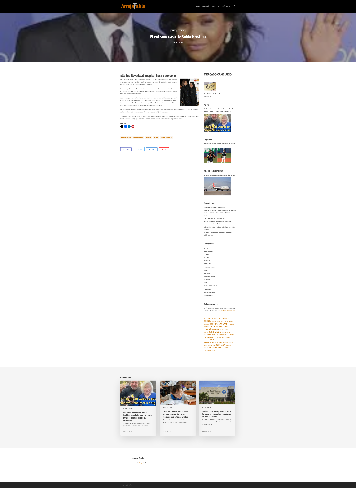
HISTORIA (231, 334)
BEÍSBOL (207, 321)
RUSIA (205, 345)
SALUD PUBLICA (219, 345)
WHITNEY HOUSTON (166, 137)
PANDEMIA (225, 342)
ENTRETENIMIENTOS (216, 329)
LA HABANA (208, 337)
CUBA (226, 323)
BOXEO (218, 321)
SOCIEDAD (207, 348)
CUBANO (232, 324)
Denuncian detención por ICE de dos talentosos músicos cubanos (218, 234)
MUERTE (148, 137)
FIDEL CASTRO (207, 334)
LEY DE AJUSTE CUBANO (222, 337)
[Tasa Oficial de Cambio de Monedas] (220, 87)
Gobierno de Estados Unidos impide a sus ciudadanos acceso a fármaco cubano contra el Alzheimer (220, 110)
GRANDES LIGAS (222, 335)
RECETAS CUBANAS (209, 292)
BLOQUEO (214, 321)
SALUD (210, 345)
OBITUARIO (219, 342)
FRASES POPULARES (209, 267)
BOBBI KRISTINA (126, 137)
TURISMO (221, 348)
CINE (222, 321)
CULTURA (182, 31)
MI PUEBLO (207, 279)
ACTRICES (214, 318)
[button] (189, 92)
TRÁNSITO (214, 348)
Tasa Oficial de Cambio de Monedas (214, 94)
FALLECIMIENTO (226, 332)
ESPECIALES (207, 264)
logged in (142, 463)
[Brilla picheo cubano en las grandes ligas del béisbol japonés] (217, 155)
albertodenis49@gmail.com (227, 310)
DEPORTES (207, 261)
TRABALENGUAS (208, 295)
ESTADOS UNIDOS (138, 137)
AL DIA (173, 31)
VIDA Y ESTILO (207, 350)
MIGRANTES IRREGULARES (222, 340)
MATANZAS (206, 340)
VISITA (213, 350)
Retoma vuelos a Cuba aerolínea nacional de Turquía (219, 175)
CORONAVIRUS (216, 324)
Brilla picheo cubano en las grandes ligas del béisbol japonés (219, 145)
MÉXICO (206, 342)
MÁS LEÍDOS (207, 273)
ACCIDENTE (207, 318)
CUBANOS (206, 327)
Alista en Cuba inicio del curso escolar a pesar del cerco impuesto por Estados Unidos (218, 217)
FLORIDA (214, 335)
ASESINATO (225, 318)
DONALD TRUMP (223, 327)
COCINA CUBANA (229, 321)
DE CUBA (206, 257)
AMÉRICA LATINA (208, 251)
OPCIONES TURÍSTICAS (210, 286)
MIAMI (212, 340)
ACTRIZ (219, 318)
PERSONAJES (207, 289)
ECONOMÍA (208, 329)
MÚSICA (156, 137)
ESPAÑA (225, 329)
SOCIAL (228, 345)
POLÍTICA (231, 342)
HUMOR (206, 270)
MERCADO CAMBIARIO (210, 276)
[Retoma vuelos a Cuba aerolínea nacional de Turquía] (217, 186)
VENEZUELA (227, 347)
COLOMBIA (206, 324)
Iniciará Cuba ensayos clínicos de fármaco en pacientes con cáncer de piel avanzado (217, 223)
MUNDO (206, 283)
